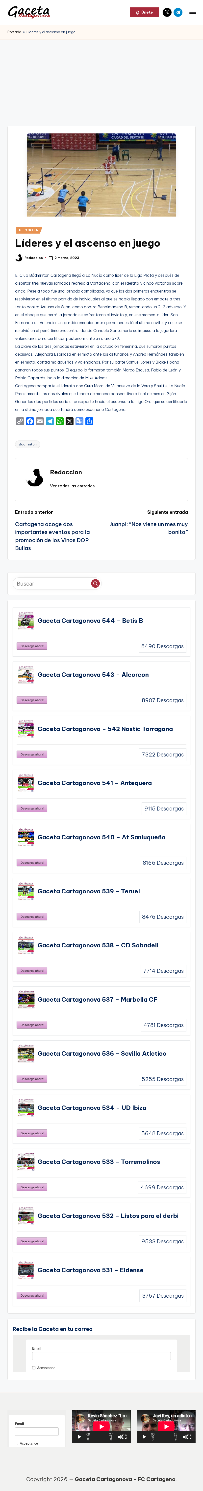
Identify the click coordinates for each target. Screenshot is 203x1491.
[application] (101, 1426)
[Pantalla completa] (124, 1437)
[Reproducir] (79, 1437)
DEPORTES (28, 230)
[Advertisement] (101, 76)
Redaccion (66, 472)
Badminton (28, 444)
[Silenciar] (120, 1437)
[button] (144, 12)
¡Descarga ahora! (32, 646)
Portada (14, 32)
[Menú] (192, 12)
